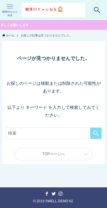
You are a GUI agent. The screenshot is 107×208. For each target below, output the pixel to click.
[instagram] (60, 193)
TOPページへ (53, 154)
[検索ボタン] (97, 10)
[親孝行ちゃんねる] (53, 10)
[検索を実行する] (96, 133)
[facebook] (46, 193)
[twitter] (53, 193)
